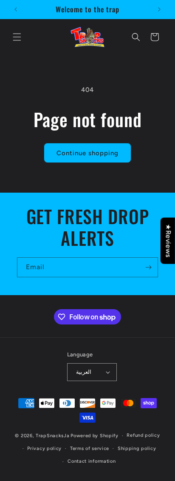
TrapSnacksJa (52, 435)
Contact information (92, 461)
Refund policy (143, 435)
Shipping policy (137, 448)
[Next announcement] (159, 9)
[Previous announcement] (15, 9)
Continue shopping (87, 153)
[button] (17, 37)
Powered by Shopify (95, 435)
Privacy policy (44, 448)
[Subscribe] (148, 267)
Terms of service (89, 448)
